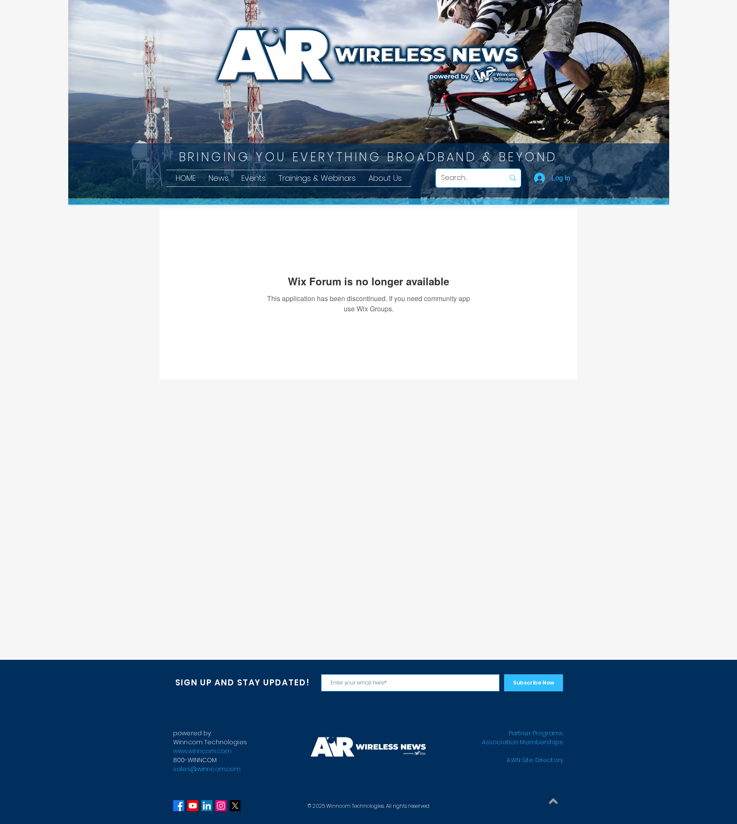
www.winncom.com (202, 751)
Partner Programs (536, 733)
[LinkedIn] (206, 805)
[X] (235, 805)
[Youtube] (192, 805)
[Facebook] (178, 805)
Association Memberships (522, 742)
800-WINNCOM (195, 760)
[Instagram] (220, 805)
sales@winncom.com (207, 769)
